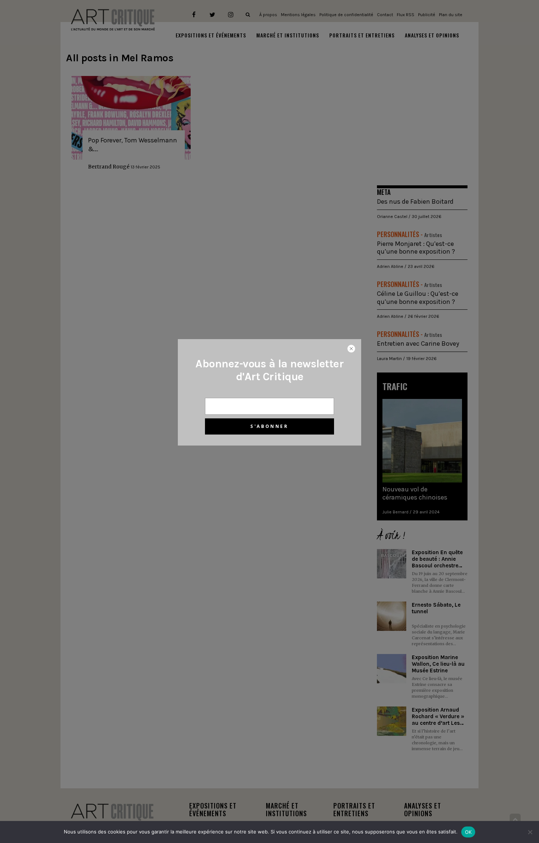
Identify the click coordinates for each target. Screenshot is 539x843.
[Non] (530, 832)
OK (468, 832)
